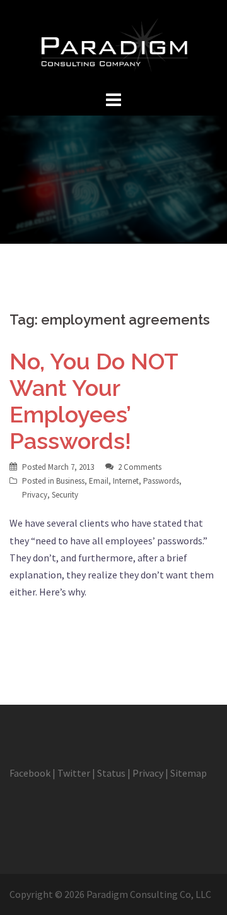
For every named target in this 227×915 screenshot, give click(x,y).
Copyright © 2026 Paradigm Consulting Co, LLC (110, 894)
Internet (126, 480)
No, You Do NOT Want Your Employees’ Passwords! (93, 401)
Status (111, 773)
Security (65, 494)
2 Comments (139, 467)
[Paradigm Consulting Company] (113, 43)
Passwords (161, 480)
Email (98, 480)
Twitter (73, 773)
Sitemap (188, 773)
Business (70, 480)
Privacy (34, 494)
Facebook (29, 773)
